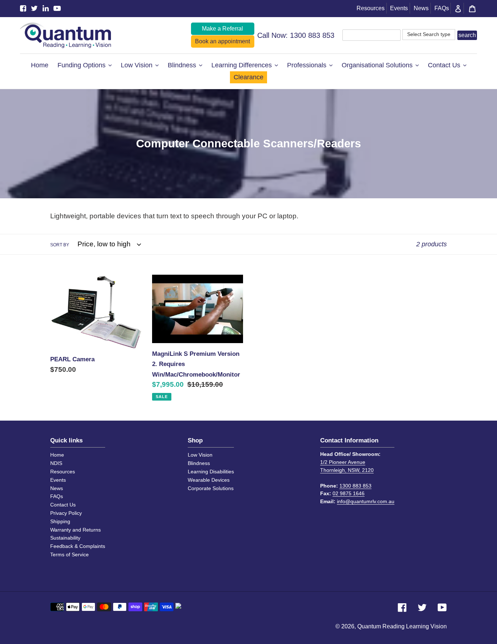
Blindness (199, 463)
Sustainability (65, 538)
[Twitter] (34, 8)
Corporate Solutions (211, 488)
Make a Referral (222, 28)
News (421, 8)
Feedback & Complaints (77, 546)
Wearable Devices (209, 480)
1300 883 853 (312, 35)
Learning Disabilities (211, 471)
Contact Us (63, 505)
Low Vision (200, 455)
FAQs (441, 8)
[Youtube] (57, 8)
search (467, 35)
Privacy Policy (66, 513)
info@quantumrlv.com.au (365, 501)
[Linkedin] (46, 8)
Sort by (59, 244)
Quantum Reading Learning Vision (402, 626)
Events (399, 8)
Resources (371, 8)
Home (57, 455)
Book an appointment (222, 41)
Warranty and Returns (75, 530)
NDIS (56, 463)
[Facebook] (23, 8)
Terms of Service (69, 554)
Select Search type (428, 34)
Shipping (60, 521)
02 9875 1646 (349, 493)
